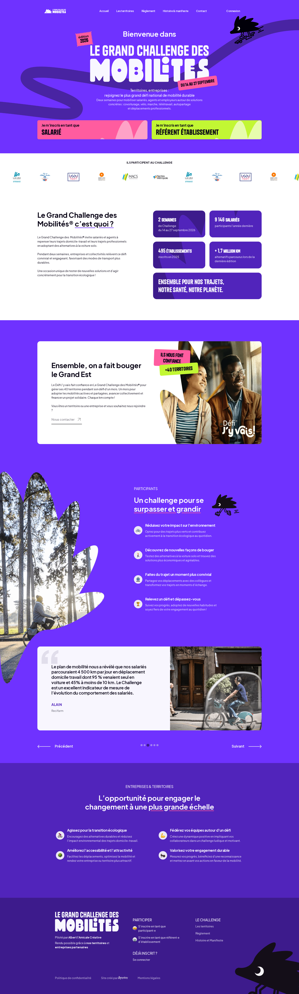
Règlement (148, 11)
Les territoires (125, 11)
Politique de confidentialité (73, 978)
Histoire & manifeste (175, 11)
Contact (201, 11)
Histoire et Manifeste (209, 940)
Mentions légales (149, 978)
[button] (55, 746)
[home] (55, 11)
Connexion (233, 11)
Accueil (104, 11)
